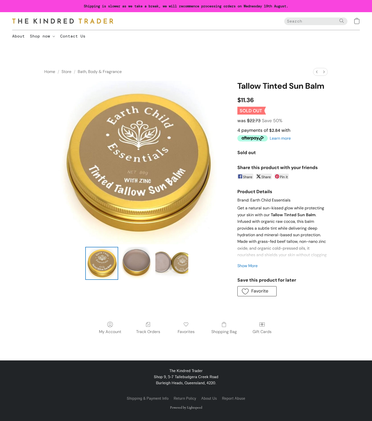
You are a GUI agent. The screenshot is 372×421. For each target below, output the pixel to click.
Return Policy (185, 398)
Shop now (41, 36)
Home (49, 71)
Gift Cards (262, 331)
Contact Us (73, 36)
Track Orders (148, 331)
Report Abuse (233, 398)
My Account (110, 331)
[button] (62, 21)
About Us (209, 398)
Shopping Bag (224, 331)
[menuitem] (316, 72)
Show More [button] (247, 265)
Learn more (280, 138)
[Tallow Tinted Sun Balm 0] (101, 263)
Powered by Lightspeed (186, 407)
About (18, 36)
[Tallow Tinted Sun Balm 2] (171, 263)
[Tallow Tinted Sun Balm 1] (136, 263)
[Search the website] (341, 20)
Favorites (186, 331)
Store (66, 71)
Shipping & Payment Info (148, 398)
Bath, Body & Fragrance (100, 71)
